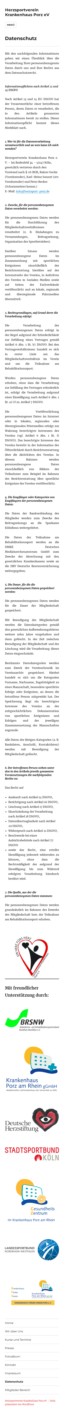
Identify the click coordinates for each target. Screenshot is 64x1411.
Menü (11, 24)
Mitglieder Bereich (17, 1390)
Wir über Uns (14, 1331)
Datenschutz (14, 1381)
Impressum (13, 1373)
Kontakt (10, 1365)
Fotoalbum (12, 1356)
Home (9, 1323)
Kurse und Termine (18, 1339)
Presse (9, 1348)
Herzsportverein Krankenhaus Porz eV (27, 12)
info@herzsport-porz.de (32, 191)
